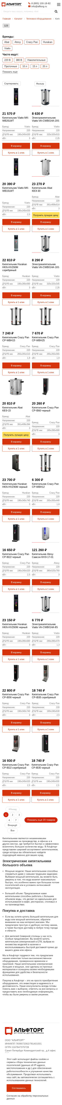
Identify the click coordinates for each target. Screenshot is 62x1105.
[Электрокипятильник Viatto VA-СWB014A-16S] (46, 243)
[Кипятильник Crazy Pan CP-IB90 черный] (16, 673)
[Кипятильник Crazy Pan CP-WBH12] (46, 463)
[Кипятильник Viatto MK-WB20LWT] (16, 97)
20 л (44, 66)
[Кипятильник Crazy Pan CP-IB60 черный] (46, 387)
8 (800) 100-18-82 (41, 3)
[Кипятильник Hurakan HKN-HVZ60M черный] (16, 603)
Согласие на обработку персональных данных (27, 1097)
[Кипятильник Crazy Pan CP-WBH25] (46, 316)
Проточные (10, 66)
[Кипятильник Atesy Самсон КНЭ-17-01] (46, 533)
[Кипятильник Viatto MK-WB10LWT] (16, 167)
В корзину (16, 146)
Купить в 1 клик (16, 152)
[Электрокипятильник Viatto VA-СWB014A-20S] (46, 97)
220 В (7, 60)
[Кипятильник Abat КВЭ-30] (46, 167)
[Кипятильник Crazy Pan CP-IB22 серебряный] (16, 744)
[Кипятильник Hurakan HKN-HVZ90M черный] (16, 463)
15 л (34, 66)
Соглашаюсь (19, 1088)
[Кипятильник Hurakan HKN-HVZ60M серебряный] (16, 243)
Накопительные (36, 60)
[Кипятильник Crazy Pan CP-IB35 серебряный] (46, 673)
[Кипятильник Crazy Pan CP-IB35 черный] (45, 744)
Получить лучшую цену (45, 215)
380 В (19, 60)
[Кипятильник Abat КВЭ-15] (16, 387)
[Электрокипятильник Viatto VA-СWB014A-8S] (46, 603)
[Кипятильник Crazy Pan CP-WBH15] (16, 316)
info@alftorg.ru (39, 6)
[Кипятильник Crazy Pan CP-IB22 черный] (16, 533)
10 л (24, 66)
